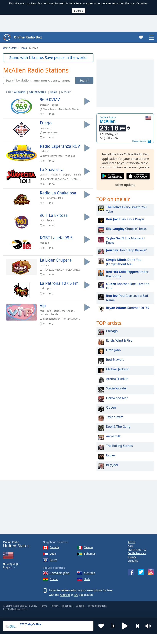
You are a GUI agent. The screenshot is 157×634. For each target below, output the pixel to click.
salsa (56, 311)
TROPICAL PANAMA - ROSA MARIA (61, 269)
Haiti (87, 579)
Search (84, 80)
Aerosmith (113, 436)
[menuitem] (21, 92)
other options (125, 185)
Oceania (133, 560)
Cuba (53, 553)
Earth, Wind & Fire (119, 340)
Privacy (54, 605)
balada (51, 220)
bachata (44, 314)
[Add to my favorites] (101, 626)
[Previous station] (113, 626)
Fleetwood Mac (117, 398)
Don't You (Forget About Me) (123, 262)
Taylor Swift (114, 417)
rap (49, 311)
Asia (130, 546)
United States (37, 92)
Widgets (80, 605)
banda (77, 174)
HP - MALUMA (50, 132)
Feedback (67, 605)
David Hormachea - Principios (59, 155)
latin (49, 128)
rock (42, 288)
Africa (131, 542)
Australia (89, 573)
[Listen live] (87, 101)
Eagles (110, 455)
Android (65, 594)
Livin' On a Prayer (125, 219)
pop (42, 128)
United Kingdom (60, 573)
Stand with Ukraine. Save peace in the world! (48, 57)
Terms (43, 605)
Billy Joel (112, 465)
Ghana (54, 579)
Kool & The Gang (118, 426)
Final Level (20, 609)
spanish (44, 174)
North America (137, 549)
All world (19, 92)
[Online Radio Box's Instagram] (151, 572)
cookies (31, 3)
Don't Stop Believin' (126, 250)
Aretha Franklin (117, 379)
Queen (111, 407)
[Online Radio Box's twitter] (141, 572)
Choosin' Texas (126, 229)
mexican (55, 174)
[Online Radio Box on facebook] (131, 572)
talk (42, 198)
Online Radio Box (28, 37)
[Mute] (149, 626)
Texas (53, 92)
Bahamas (90, 553)
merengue (67, 311)
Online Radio (16, 544)
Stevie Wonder (116, 388)
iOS (76, 594)
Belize (53, 560)
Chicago (112, 331)
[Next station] (137, 626)
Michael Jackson (117, 369)
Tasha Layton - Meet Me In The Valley (63, 109)
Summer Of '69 (127, 308)
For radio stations (97, 605)
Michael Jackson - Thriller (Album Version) (65, 318)
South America (137, 553)
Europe (132, 557)
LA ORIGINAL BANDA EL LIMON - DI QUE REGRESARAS (72, 179)
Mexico (88, 547)
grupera (67, 174)
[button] (125, 626)
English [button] (7, 567)
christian (44, 104)
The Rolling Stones (119, 446)
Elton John (113, 350)
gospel (55, 104)
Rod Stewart (115, 359)
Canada (54, 547)
